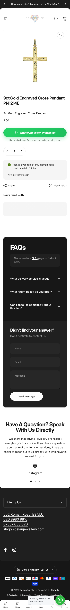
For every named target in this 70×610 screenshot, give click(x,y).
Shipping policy (56, 595)
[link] (24, 529)
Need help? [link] (60, 185)
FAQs (35, 258)
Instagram (35, 473)
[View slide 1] (31, 481)
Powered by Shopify (48, 590)
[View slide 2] (35, 481)
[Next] (65, 4)
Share (11, 185)
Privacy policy (26, 595)
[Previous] (4, 4)
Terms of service (41, 595)
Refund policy (12, 595)
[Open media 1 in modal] (60, 35)
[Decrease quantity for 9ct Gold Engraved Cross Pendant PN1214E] (7, 151)
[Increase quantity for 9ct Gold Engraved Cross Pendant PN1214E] (21, 151)
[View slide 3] (39, 481)
